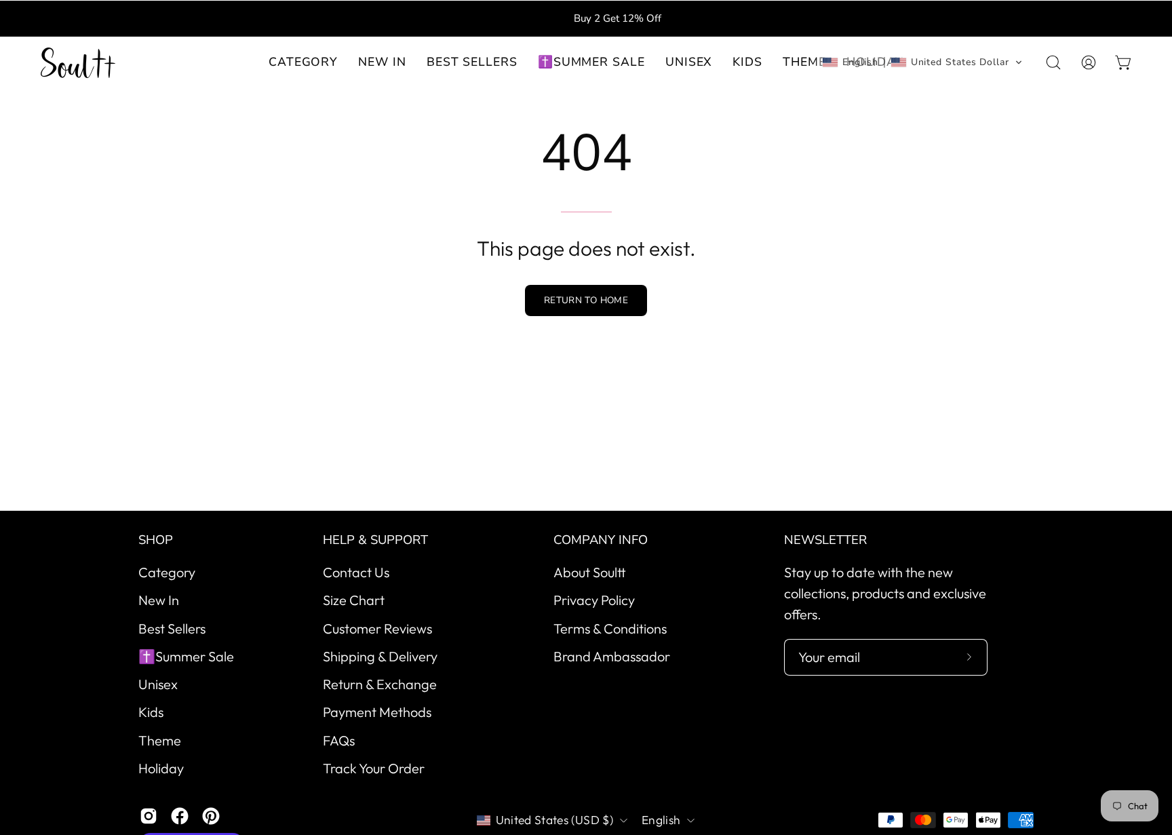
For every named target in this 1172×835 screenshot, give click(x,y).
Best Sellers (172, 627)
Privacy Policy (594, 599)
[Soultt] (78, 62)
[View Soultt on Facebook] (180, 816)
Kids (150, 711)
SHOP (155, 540)
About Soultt (589, 572)
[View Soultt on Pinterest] (211, 816)
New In (158, 599)
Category (166, 572)
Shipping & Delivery (380, 656)
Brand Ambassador (611, 656)
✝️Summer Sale (186, 656)
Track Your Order (374, 768)
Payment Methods (377, 711)
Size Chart (354, 599)
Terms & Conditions (610, 627)
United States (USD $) (554, 820)
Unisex (158, 684)
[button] (382, 62)
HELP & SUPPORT (375, 540)
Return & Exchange (380, 684)
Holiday (161, 768)
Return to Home (586, 300)
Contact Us (356, 572)
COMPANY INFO (600, 540)
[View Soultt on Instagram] (148, 816)
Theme (159, 739)
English (661, 820)
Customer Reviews (377, 627)
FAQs (339, 739)
